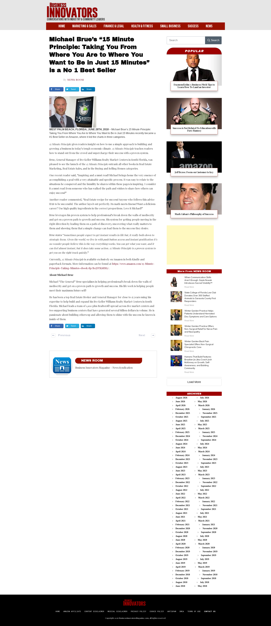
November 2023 (210, 459)
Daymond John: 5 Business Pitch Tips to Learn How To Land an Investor (194, 74)
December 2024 (182, 436)
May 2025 (202, 424)
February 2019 (182, 571)
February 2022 (182, 501)
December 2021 (182, 505)
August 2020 (181, 536)
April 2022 (180, 498)
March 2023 (204, 474)
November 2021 (210, 505)
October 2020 (181, 532)
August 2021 (181, 513)
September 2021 (208, 509)
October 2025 (181, 417)
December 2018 (182, 574)
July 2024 (204, 444)
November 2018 (210, 574)
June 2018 (180, 586)
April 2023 (180, 474)
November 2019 (210, 551)
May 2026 (202, 401)
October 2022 (181, 486)
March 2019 (204, 567)
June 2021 (180, 517)
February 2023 (182, 478)
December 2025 (182, 413)
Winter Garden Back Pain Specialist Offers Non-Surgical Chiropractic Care (198, 344)
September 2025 (208, 417)
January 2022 (208, 501)
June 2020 (180, 540)
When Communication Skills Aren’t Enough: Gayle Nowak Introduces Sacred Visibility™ (198, 280)
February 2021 (182, 524)
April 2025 (180, 428)
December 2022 (182, 482)
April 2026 (180, 405)
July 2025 (204, 421)
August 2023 (181, 467)
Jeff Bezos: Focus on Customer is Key (194, 160)
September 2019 (208, 555)
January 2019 (208, 571)
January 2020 (208, 547)
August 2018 (181, 582)
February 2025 (182, 432)
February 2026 (182, 409)
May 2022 (202, 494)
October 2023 (181, 463)
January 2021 (208, 524)
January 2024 (208, 455)
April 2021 (180, 521)
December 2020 (182, 528)
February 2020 (182, 547)
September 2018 (208, 578)
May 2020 (202, 540)
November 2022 (210, 482)
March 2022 (204, 498)
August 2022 (181, 490)
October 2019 (181, 555)
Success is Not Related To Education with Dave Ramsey (194, 118)
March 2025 (204, 428)
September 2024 (208, 440)
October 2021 (181, 509)
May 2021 (202, 517)
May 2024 (202, 447)
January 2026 (208, 409)
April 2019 (180, 567)
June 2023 (180, 471)
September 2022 (208, 486)
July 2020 (204, 536)
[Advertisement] (190, 245)
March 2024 (204, 451)
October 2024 (181, 440)
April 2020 (180, 544)
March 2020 (204, 544)
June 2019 (180, 563)
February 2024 (182, 455)
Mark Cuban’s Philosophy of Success (194, 202)
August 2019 (181, 559)
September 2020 (208, 532)
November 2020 (210, 528)
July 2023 (204, 467)
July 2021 (204, 513)
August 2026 (181, 398)
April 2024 (180, 451)
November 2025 (210, 413)
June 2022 (180, 494)
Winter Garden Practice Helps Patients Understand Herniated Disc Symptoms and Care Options (200, 313)
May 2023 (202, 471)
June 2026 (180, 401)
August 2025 (181, 421)
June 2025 (180, 424)
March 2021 (204, 521)
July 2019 (204, 559)
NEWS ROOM (75, 79)
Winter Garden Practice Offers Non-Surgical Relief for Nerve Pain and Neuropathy (200, 329)
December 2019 (182, 551)
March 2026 (204, 405)
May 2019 (202, 563)
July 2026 (204, 398)
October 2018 (181, 578)
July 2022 (204, 490)
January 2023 (208, 478)
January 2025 (208, 432)
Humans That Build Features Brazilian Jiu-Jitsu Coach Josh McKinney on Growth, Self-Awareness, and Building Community (198, 362)
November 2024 (210, 436)
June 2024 (180, 447)
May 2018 (202, 586)
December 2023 (182, 459)
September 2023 (208, 463)
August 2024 (181, 444)
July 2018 (204, 582)
